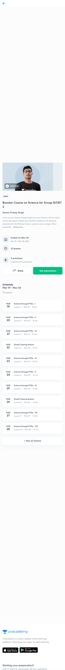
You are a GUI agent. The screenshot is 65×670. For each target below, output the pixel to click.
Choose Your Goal (16, 3)
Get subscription (47, 270)
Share (20, 270)
